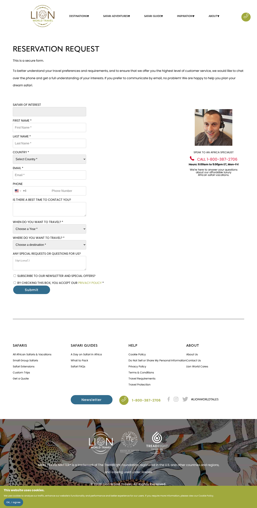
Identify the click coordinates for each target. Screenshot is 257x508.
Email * (18, 168)
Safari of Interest (27, 105)
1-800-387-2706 (146, 400)
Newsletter (91, 399)
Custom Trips (21, 372)
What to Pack (79, 360)
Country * (21, 152)
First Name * (22, 120)
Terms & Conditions (141, 372)
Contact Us (193, 360)
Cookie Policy (205, 495)
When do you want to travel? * (38, 222)
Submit (31, 289)
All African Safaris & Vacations (32, 354)
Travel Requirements (141, 378)
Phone (18, 184)
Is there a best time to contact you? (42, 200)
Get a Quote (21, 378)
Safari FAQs (78, 366)
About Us (192, 354)
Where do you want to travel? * (39, 238)
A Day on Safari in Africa (86, 354)
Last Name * (22, 136)
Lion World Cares (197, 366)
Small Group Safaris (25, 360)
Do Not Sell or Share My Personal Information (157, 360)
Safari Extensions (23, 366)
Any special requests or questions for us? (47, 253)
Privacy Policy (90, 283)
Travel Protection (139, 384)
